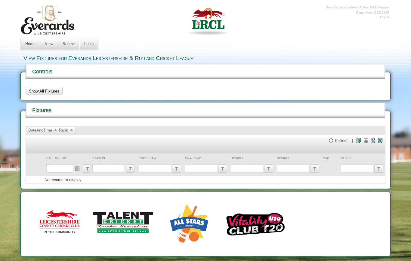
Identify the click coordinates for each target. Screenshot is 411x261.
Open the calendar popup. (78, 168)
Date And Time (57, 158)
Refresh (341, 140)
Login (89, 43)
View (49, 43)
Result (346, 158)
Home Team (147, 158)
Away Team (193, 158)
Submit (69, 43)
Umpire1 (237, 158)
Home (30, 43)
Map (326, 158)
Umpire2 (283, 158)
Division (98, 158)
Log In (384, 17)
